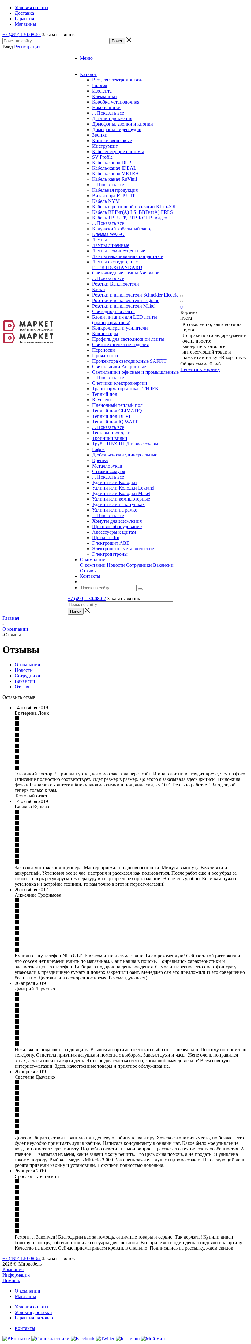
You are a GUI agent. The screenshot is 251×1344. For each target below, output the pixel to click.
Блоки (98, 289)
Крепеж (100, 460)
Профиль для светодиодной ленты (128, 339)
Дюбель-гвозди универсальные (124, 454)
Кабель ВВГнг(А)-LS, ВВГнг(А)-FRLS (132, 212)
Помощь (11, 1280)
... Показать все (108, 112)
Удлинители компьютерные (121, 499)
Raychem (101, 399)
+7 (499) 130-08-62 (21, 34)
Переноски (103, 350)
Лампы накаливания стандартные (127, 256)
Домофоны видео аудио (116, 129)
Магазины (25, 1296)
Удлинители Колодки (114, 482)
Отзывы (88, 570)
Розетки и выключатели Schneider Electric (135, 294)
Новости (116, 565)
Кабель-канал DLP (111, 162)
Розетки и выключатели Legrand (125, 300)
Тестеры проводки (111, 432)
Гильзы (99, 85)
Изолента (102, 90)
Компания (13, 1269)
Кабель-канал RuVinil (114, 179)
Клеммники (104, 96)
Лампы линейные (110, 245)
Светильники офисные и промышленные (135, 372)
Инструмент (105, 146)
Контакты (25, 1328)
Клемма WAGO (108, 234)
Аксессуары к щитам (114, 532)
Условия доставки (33, 1312)
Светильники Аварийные (119, 366)
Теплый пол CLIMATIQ (117, 410)
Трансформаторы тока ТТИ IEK (125, 388)
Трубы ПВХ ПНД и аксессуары (125, 443)
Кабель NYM (106, 201)
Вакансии (163, 565)
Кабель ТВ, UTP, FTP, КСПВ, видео (129, 217)
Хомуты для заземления (117, 521)
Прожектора (105, 355)
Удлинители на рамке (114, 510)
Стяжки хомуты (108, 471)
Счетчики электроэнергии (119, 383)
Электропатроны (110, 554)
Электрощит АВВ (111, 543)
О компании (93, 565)
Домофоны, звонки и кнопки (122, 124)
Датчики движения (112, 118)
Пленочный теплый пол (117, 405)
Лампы (99, 239)
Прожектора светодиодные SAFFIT (129, 361)
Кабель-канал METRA (115, 173)
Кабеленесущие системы (118, 151)
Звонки (99, 135)
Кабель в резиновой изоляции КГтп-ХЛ (134, 206)
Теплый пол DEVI (111, 416)
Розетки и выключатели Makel (123, 306)
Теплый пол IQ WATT (115, 421)
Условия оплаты (31, 1306)
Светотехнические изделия (120, 344)
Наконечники (106, 107)
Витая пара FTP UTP (114, 195)
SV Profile (102, 157)
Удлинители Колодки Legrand (123, 487)
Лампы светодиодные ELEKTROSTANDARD (117, 264)
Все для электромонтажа (118, 79)
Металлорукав (107, 465)
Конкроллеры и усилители (120, 328)
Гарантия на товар (34, 1317)
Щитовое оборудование (117, 526)
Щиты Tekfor (105, 537)
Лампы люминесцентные (118, 250)
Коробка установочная (115, 101)
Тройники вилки (109, 438)
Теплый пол (104, 394)
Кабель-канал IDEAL (114, 168)
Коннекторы (105, 333)
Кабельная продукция (115, 190)
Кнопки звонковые (112, 140)
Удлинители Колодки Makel (121, 493)
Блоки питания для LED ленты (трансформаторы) (124, 319)
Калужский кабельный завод (122, 228)
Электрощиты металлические (123, 548)
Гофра (98, 449)
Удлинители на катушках (118, 504)
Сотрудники (139, 565)
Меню (86, 58)
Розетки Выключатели (115, 283)
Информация (16, 1275)
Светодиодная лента (113, 311)
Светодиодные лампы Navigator (125, 272)
